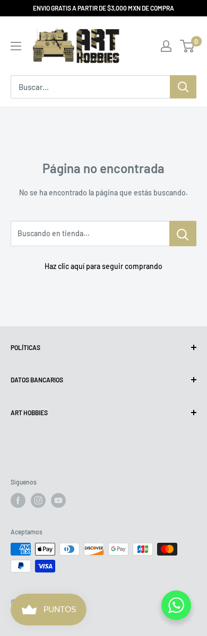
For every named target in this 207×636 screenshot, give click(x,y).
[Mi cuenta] (166, 46)
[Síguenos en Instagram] (38, 500)
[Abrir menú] (16, 46)
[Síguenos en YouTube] (58, 500)
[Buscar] (183, 86)
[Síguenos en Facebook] (18, 500)
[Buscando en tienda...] (182, 233)
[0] (187, 46)
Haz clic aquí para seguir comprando (103, 266)
